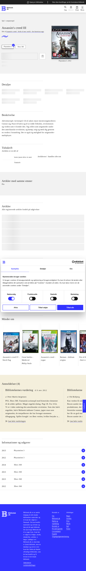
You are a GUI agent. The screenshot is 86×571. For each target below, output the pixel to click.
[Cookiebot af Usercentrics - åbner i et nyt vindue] (73, 262)
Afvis (16, 307)
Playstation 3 (8, 46)
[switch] (32, 298)
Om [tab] (71, 269)
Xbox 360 (20, 47)
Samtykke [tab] (15, 269)
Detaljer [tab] (43, 269)
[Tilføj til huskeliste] (42, 56)
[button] (43, 450)
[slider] (65, 44)
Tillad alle (70, 307)
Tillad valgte (43, 307)
